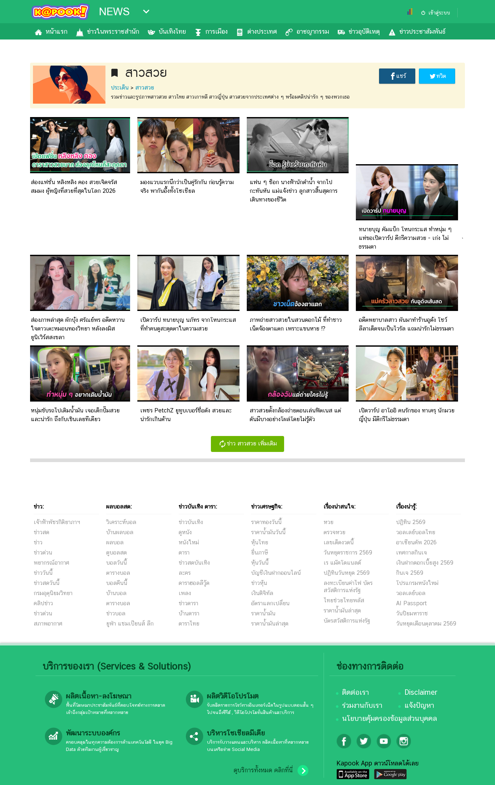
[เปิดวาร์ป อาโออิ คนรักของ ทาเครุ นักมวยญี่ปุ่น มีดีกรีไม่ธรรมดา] (407, 399)
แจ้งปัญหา (419, 705)
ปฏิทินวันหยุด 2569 (347, 572)
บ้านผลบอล (119, 532)
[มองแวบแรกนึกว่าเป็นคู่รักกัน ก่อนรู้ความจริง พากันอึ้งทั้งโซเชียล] (188, 171)
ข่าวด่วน (43, 552)
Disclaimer (420, 692)
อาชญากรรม (312, 31)
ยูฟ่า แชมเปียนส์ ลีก (130, 623)
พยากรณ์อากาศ (51, 562)
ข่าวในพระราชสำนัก (113, 31)
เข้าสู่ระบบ (439, 13)
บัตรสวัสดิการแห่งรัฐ (347, 620)
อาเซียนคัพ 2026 (416, 542)
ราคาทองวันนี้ (266, 522)
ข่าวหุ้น (259, 583)
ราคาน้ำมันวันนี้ (268, 532)
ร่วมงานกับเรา (362, 705)
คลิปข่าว (43, 603)
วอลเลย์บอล (410, 593)
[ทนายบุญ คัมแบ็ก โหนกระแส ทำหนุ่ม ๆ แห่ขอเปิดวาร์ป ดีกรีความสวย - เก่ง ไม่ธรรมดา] (407, 218)
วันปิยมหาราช (412, 613)
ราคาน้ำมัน (263, 613)
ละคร (185, 572)
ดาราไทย (189, 623)
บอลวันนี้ (116, 562)
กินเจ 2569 (409, 572)
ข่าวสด (41, 532)
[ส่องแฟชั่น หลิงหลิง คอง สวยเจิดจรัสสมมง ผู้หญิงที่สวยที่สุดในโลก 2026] (79, 171)
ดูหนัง (185, 532)
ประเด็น (120, 87)
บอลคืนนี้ (116, 583)
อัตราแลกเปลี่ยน (270, 603)
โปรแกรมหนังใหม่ (417, 583)
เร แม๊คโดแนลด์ (342, 562)
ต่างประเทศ (262, 31)
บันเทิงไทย (172, 31)
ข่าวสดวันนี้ (46, 583)
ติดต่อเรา (355, 692)
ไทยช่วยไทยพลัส (344, 600)
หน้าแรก (56, 31)
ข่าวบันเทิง (191, 522)
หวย (328, 522)
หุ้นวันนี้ (260, 562)
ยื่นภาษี (259, 552)
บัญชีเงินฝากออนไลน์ (276, 572)
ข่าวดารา (188, 603)
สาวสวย (144, 87)
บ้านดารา (189, 613)
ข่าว (38, 542)
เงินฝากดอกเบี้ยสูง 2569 (424, 562)
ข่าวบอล (115, 613)
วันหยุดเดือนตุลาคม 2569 (426, 623)
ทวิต (441, 75)
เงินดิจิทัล (262, 593)
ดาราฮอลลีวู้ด (194, 583)
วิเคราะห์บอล (121, 522)
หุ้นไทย (259, 542)
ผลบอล (115, 542)
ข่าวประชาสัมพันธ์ (422, 31)
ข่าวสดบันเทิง (194, 562)
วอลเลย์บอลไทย (415, 532)
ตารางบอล (118, 572)
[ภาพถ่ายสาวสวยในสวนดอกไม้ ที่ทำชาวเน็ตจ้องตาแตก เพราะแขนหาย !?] (298, 309)
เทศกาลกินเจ (411, 552)
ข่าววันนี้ (43, 572)
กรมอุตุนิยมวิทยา (53, 593)
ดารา (184, 552)
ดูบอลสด (116, 552)
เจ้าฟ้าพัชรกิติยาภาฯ (57, 522)
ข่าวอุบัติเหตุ (364, 31)
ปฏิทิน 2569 (410, 522)
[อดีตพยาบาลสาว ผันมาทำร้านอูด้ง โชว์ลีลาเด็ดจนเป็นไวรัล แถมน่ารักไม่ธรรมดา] (407, 309)
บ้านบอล (116, 593)
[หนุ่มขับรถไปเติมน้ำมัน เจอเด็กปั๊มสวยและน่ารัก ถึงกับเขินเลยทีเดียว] (79, 399)
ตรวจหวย (334, 532)
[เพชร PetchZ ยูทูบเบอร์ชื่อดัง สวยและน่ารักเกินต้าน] (188, 399)
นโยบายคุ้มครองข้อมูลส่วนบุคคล (389, 718)
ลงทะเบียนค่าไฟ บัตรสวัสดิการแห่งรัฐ (348, 587)
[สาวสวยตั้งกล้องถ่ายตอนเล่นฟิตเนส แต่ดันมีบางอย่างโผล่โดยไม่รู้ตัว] (298, 399)
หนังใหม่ (189, 542)
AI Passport (411, 603)
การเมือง (216, 31)
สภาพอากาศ (48, 623)
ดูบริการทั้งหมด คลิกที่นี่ (263, 770)
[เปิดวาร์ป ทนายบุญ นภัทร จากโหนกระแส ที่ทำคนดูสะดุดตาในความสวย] (188, 309)
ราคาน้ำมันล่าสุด (269, 623)
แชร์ (401, 75)
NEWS (114, 11)
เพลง (185, 593)
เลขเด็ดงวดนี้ (339, 542)
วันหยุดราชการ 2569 (348, 552)
